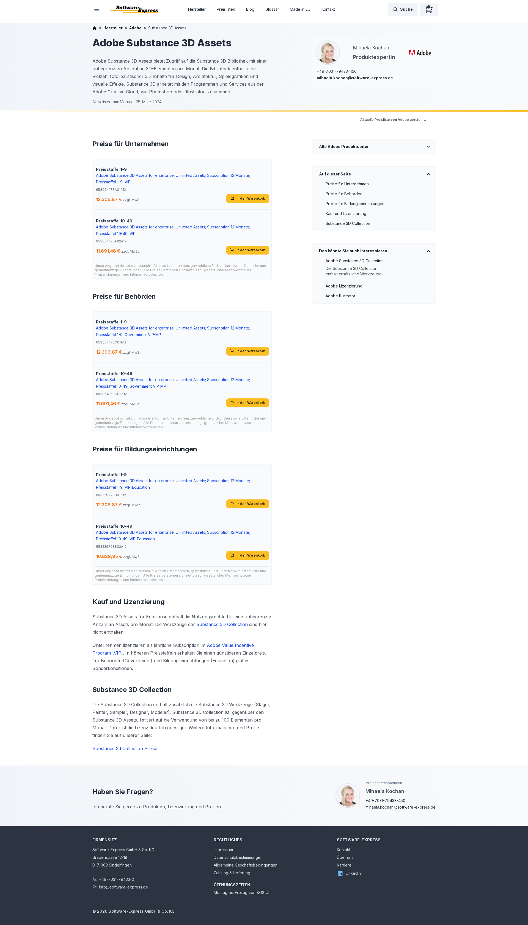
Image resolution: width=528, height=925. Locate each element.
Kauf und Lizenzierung (346, 213)
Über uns (345, 857)
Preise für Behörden (344, 193)
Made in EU (300, 9)
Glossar (272, 9)
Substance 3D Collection (348, 223)
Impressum (223, 849)
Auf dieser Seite (335, 174)
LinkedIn (353, 873)
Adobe (135, 28)
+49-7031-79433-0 (116, 879)
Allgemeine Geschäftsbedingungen (245, 865)
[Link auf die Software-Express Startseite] (134, 9)
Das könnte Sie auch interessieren (353, 250)
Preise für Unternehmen (347, 183)
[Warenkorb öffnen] (429, 9)
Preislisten (226, 9)
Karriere (344, 865)
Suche (406, 9)
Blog (250, 9)
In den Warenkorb (251, 198)
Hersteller (197, 9)
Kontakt (328, 9)
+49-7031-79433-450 (337, 71)
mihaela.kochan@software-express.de (355, 78)
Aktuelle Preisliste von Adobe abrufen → (393, 120)
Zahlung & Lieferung (232, 872)
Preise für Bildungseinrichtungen (355, 203)
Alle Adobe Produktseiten (344, 146)
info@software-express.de (123, 887)
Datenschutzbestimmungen (238, 857)
